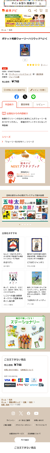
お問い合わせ (39, 420)
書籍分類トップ (14, 402)
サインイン (11, 420)
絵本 (10, 30)
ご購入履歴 (7, 425)
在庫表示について (27, 370)
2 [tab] (22, 224)
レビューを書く (39, 90)
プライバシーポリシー (23, 425)
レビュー (40, 104)
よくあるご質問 (24, 420)
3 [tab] (25, 224)
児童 (24, 402)
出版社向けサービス (16, 433)
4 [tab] (27, 224)
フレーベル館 (14, 77)
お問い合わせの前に (11, 370)
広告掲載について (34, 433)
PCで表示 (25, 440)
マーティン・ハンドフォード (20, 74)
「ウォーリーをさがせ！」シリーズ (19, 141)
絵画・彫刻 (5, 404)
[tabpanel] (25, 208)
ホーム (3, 30)
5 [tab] (30, 224)
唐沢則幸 (39, 74)
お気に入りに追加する (15, 90)
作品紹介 (9, 104)
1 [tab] (19, 224)
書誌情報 (25, 104)
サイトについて (41, 425)
